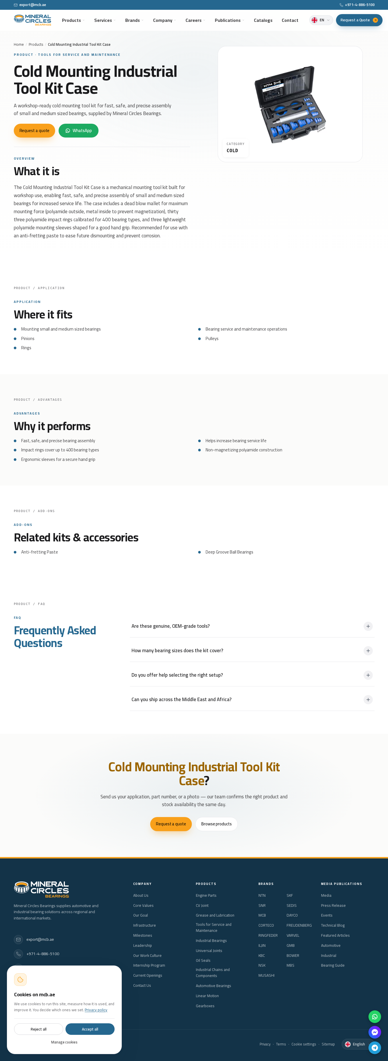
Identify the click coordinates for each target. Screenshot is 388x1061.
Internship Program (149, 965)
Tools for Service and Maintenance (213, 927)
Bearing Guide (333, 965)
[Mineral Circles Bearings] (32, 20)
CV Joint (202, 905)
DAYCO (292, 915)
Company (162, 20)
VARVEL (293, 935)
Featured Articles (335, 935)
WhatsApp (82, 130)
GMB (291, 945)
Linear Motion (207, 996)
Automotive (331, 945)
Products (71, 20)
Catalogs (263, 20)
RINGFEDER (268, 935)
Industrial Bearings (211, 941)
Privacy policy (96, 1010)
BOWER (293, 956)
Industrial (328, 956)
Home (19, 44)
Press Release (333, 905)
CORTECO (266, 925)
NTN (262, 895)
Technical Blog (333, 925)
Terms (281, 1044)
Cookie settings (304, 1044)
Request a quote (35, 130)
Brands (132, 20)
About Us (140, 895)
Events (327, 915)
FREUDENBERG (299, 925)
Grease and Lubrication (215, 915)
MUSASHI (266, 975)
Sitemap (328, 1044)
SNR (262, 905)
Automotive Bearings (213, 986)
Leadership (142, 945)
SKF (290, 895)
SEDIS (292, 905)
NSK (261, 965)
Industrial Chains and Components (213, 973)
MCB (262, 915)
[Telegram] (374, 1047)
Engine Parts (206, 895)
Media (326, 895)
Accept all (90, 1029)
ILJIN (262, 945)
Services (103, 20)
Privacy (265, 1044)
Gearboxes (205, 1006)
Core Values (143, 905)
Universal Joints (209, 951)
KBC (261, 956)
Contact (290, 20)
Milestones (142, 935)
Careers (194, 20)
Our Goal (140, 915)
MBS (290, 965)
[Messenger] (374, 1032)
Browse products (216, 824)
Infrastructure (144, 925)
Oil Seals (203, 960)
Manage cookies (64, 1042)
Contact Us (142, 985)
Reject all (38, 1029)
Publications (228, 20)
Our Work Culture (147, 956)
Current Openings (147, 975)
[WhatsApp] (374, 1016)
